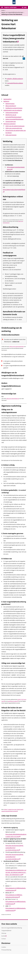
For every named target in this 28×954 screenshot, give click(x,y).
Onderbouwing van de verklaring (12, 110)
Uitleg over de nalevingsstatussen (15, 126)
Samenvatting (7, 99)
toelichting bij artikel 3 (13, 701)
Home (3, 10)
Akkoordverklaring (11, 106)
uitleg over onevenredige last (12, 398)
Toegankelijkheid (6, 930)
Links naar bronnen (11, 135)
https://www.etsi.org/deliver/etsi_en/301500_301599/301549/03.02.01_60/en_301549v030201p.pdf (16, 872)
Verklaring (6, 101)
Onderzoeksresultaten (12, 112)
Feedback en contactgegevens (14, 108)
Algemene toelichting (9, 124)
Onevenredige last (11, 121)
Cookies (3, 947)
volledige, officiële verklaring (15, 78)
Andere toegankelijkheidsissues (14, 119)
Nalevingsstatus (10, 103)
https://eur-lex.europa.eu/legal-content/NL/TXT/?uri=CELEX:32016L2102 (15, 848)
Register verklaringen (10, 7)
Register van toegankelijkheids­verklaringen (12, 12)
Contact (3, 939)
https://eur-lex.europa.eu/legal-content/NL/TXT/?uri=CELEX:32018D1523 (15, 857)
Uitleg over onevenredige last (14, 128)
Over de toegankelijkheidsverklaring (11, 928)
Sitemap (3, 933)
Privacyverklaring (6, 950)
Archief (3, 936)
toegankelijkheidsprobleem (15, 83)
